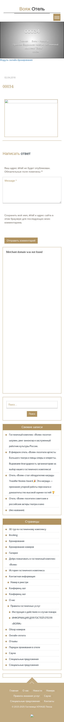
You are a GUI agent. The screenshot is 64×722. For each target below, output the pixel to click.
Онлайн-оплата (17, 635)
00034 (8, 86)
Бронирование (16, 541)
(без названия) (16, 510)
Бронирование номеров (21, 547)
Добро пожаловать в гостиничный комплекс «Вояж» (32, 561)
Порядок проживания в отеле (24, 647)
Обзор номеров (17, 629)
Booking (13, 535)
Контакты (49, 701)
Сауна (12, 653)
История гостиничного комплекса (26, 570)
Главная (23, 41)
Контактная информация (22, 576)
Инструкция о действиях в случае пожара (34, 612)
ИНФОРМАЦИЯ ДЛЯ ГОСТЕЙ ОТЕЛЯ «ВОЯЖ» (32, 620)
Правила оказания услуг (27, 696)
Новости (37, 690)
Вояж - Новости (40, 41)
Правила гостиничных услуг (25, 606)
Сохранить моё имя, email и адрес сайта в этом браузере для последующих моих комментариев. (28, 219)
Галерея (13, 553)
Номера (50, 690)
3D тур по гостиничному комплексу (27, 529)
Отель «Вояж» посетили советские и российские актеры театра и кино (28, 501)
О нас (12, 600)
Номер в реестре (19, 582)
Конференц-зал (17, 588)
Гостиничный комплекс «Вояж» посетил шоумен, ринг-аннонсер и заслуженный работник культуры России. (30, 440)
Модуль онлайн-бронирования (16, 60)
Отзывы (13, 641)
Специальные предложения (24, 659)
